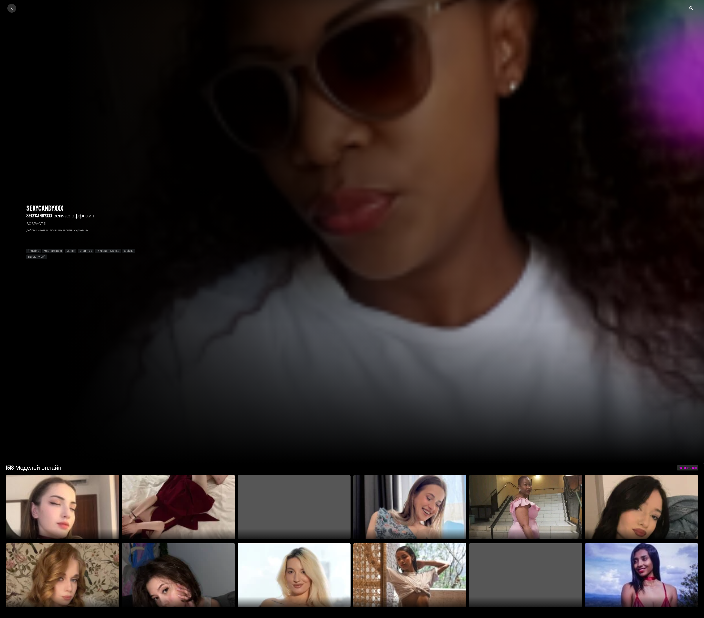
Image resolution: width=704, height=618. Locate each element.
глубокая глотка (108, 250)
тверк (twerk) (36, 256)
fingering (33, 250)
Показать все (688, 468)
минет (71, 250)
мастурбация (53, 250)
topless (128, 250)
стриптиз (86, 250)
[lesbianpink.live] (11, 8)
